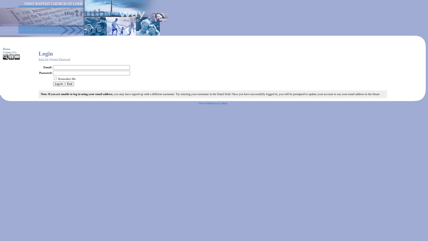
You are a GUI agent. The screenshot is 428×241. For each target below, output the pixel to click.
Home (6, 49)
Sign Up (43, 59)
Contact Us (9, 52)
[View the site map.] (11, 58)
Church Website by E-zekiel (213, 103)
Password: (45, 73)
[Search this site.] (6, 58)
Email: (47, 67)
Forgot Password (60, 59)
